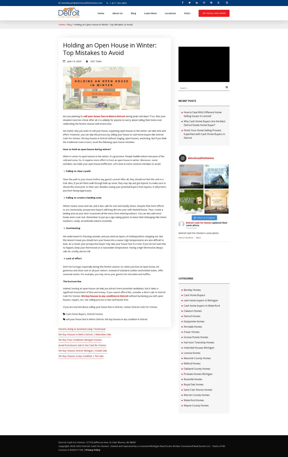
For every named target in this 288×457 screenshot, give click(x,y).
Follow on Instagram (206, 217)
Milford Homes (192, 363)
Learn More (150, 13)
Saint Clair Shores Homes (198, 389)
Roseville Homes (193, 379)
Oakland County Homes (197, 368)
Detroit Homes (95, 313)
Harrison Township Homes (199, 342)
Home (101, 13)
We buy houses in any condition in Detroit (105, 295)
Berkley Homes (192, 290)
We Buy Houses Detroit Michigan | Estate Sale (82, 350)
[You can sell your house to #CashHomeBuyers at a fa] (191, 201)
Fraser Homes (192, 332)
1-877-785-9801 (118, 3)
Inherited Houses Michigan (199, 347)
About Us (117, 13)
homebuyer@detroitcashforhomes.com (82, 2)
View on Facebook (185, 237)
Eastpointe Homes (194, 321)
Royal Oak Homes (194, 384)
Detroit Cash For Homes (199, 222)
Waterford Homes (194, 400)
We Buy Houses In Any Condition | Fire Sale (81, 355)
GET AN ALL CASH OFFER (214, 13)
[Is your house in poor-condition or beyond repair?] (216, 201)
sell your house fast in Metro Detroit (104, 116)
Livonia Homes (192, 353)
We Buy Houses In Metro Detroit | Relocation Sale (84, 334)
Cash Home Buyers (76, 313)
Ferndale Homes (193, 326)
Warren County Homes (197, 395)
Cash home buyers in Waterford (202, 305)
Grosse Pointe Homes (196, 337)
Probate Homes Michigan (198, 374)
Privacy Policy (93, 449)
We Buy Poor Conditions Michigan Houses (80, 339)
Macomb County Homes (197, 358)
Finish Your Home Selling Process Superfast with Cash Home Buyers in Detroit (204, 134)
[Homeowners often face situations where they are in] (191, 176)
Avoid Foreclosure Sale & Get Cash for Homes (82, 345)
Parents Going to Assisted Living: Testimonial (81, 328)
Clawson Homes (193, 311)
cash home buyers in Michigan (201, 300)
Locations (170, 13)
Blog (133, 13)
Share (198, 237)
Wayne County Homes (196, 405)
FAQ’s (187, 13)
